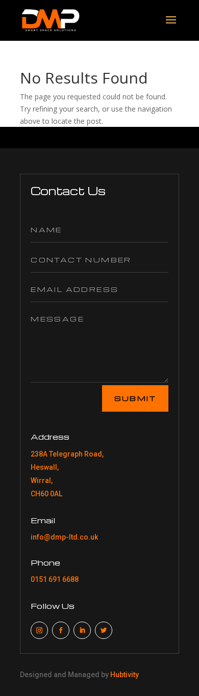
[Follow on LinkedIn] (82, 630)
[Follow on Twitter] (103, 630)
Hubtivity (124, 675)
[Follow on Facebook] (60, 630)
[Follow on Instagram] (39, 630)
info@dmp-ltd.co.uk (64, 537)
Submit (135, 398)
